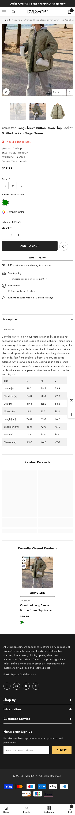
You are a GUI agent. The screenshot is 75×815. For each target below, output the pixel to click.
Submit (62, 750)
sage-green (22, 622)
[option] (37, 60)
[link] (19, 524)
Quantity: (7, 228)
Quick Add (37, 593)
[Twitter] (35, 686)
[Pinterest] (16, 686)
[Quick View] (23, 566)
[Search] (14, 12)
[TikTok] (26, 686)
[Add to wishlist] (63, 246)
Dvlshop (17, 148)
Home (5, 19)
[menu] (4, 12)
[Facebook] (6, 686)
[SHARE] (70, 246)
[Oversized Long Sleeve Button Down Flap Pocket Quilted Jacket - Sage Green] (37, 572)
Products (16, 19)
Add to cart (29, 246)
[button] (63, 92)
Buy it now (37, 258)
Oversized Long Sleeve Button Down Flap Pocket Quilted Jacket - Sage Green (36, 608)
